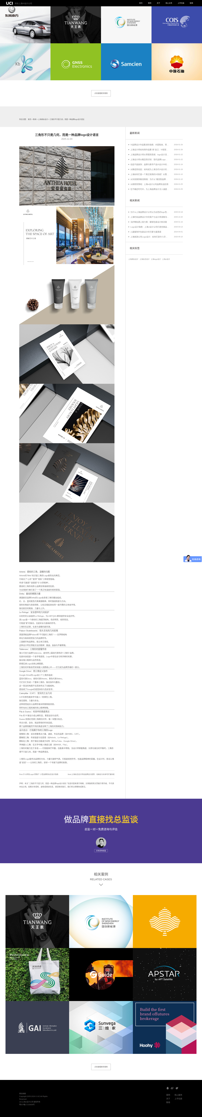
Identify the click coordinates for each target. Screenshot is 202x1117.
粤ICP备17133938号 (27, 1105)
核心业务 (169, 3)
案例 (149, 3)
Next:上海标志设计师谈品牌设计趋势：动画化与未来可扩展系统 (91, 774)
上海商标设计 (43, 119)
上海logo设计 (156, 259)
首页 (140, 3)
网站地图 (22, 1094)
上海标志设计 (145, 259)
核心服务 (178, 1095)
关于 (158, 3)
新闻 (34, 119)
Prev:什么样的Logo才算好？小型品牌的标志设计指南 (38, 774)
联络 (191, 3)
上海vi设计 (166, 259)
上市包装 (181, 3)
